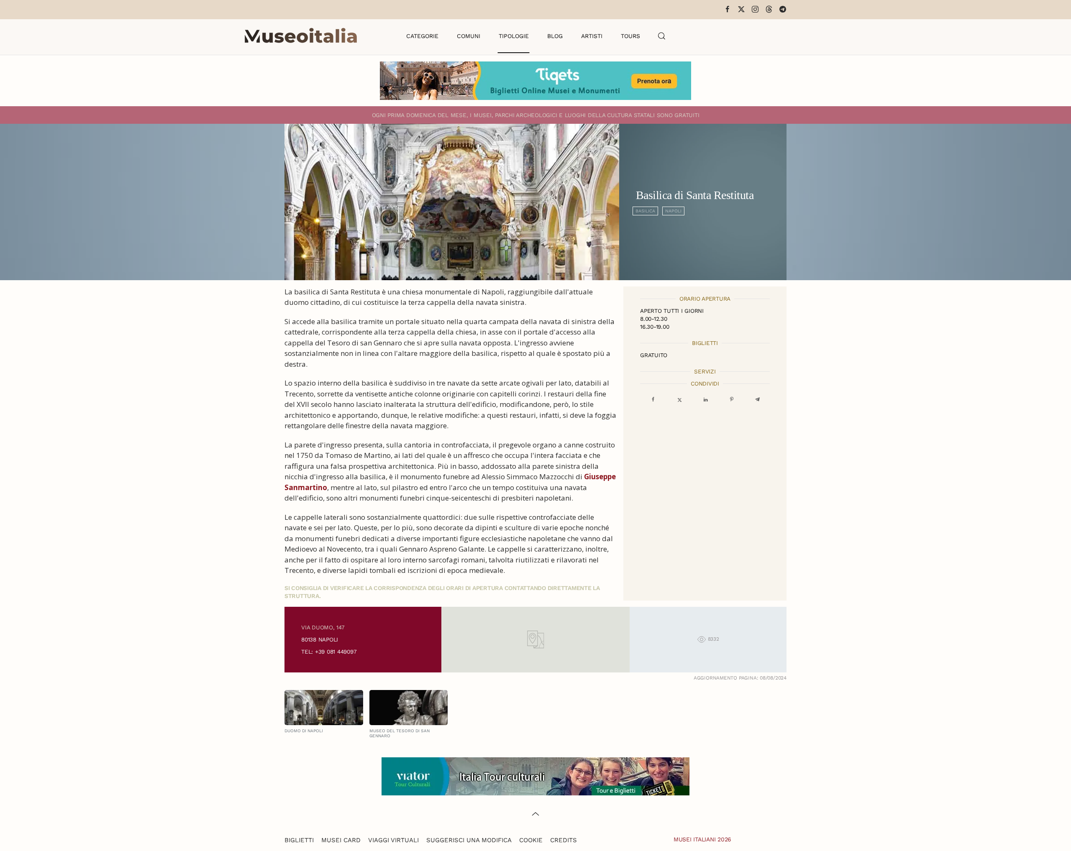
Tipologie (514, 36)
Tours (630, 36)
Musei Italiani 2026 (702, 839)
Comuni (468, 36)
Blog (555, 36)
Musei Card (341, 840)
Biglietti (299, 840)
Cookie (531, 840)
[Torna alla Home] (301, 36)
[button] (662, 36)
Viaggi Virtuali (393, 840)
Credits (563, 840)
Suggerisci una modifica (469, 840)
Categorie (422, 36)
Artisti (591, 36)
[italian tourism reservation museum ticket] (535, 80)
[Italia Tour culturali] (535, 775)
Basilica (645, 211)
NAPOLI (673, 211)
